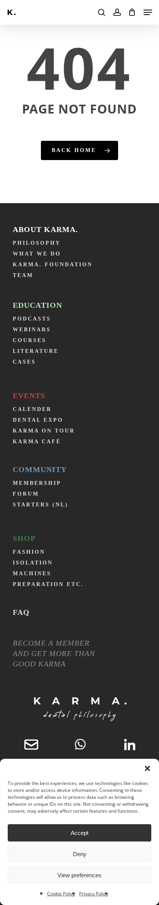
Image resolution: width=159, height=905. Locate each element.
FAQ (21, 612)
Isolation (33, 563)
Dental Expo (38, 420)
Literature (36, 351)
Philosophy (37, 243)
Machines (32, 573)
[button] (147, 768)
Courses (29, 340)
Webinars (32, 329)
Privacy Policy (93, 893)
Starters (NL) (40, 505)
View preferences (79, 875)
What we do (37, 254)
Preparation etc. (48, 584)
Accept (79, 833)
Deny (79, 854)
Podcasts (32, 319)
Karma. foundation (53, 264)
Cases (24, 362)
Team (23, 275)
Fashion (29, 552)
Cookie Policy (61, 893)
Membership (37, 483)
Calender (32, 409)
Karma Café (37, 441)
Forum (26, 494)
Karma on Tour (44, 431)
